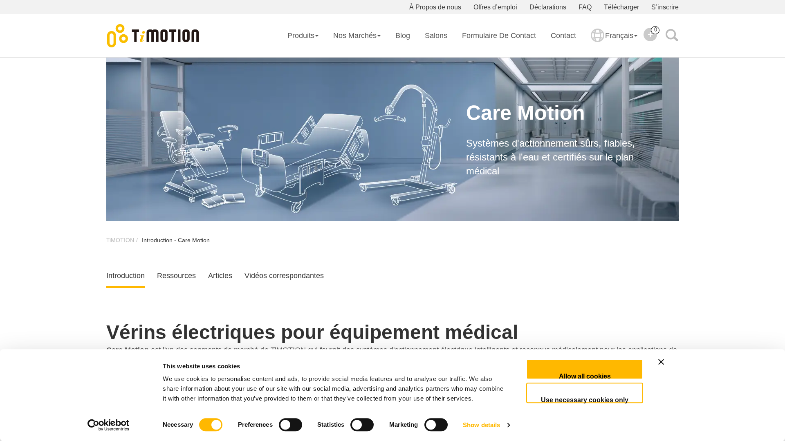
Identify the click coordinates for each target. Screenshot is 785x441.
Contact (563, 35)
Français (619, 35)
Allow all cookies (585, 376)
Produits (300, 35)
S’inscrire (665, 7)
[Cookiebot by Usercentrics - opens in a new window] (108, 425)
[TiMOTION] (153, 36)
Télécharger (621, 7)
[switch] (290, 424)
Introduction (125, 276)
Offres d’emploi (495, 7)
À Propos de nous (435, 7)
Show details (481, 424)
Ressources (176, 276)
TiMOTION (120, 240)
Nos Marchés (355, 35)
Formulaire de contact (499, 35)
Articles (220, 276)
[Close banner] (689, 369)
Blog (402, 35)
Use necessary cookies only (584, 399)
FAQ (585, 7)
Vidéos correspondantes (284, 276)
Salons (436, 35)
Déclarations (547, 7)
